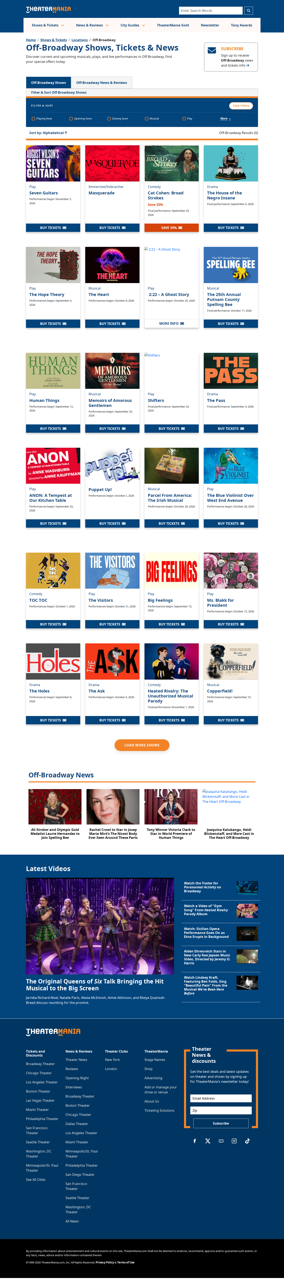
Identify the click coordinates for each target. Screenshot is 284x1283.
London (111, 1069)
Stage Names (154, 1059)
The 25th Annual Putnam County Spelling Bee (224, 299)
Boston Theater (38, 1091)
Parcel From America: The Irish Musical (170, 497)
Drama (212, 186)
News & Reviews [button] (90, 25)
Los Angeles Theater (42, 1082)
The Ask (97, 691)
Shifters (156, 400)
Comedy (154, 186)
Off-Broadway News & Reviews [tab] (101, 82)
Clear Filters (241, 105)
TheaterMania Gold (173, 25)
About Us (151, 1101)
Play (32, 186)
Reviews (71, 1069)
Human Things (44, 400)
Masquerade (102, 193)
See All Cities (36, 1179)
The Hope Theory (46, 294)
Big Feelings (160, 600)
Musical (95, 288)
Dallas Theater (76, 1123)
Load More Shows (142, 745)
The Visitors (101, 600)
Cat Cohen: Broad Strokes (166, 195)
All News (72, 1221)
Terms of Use (126, 1262)
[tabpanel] (142, 467)
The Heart (99, 294)
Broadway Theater (40, 1064)
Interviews (73, 1087)
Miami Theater (37, 1109)
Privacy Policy (105, 1262)
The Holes (39, 691)
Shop (148, 1069)
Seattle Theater (38, 1142)
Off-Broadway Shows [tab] (48, 82)
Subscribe (221, 1123)
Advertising (153, 1078)
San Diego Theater (80, 1174)
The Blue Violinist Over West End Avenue (230, 497)
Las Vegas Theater (40, 1100)
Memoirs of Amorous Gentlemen (110, 403)
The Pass (216, 400)
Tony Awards (241, 25)
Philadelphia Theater (42, 1118)
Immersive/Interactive (106, 186)
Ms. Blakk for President (220, 602)
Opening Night (77, 1078)
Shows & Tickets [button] (45, 25)
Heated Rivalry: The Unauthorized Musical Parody (170, 696)
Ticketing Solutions (159, 1110)
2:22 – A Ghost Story (168, 294)
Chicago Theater (39, 1073)
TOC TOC (38, 600)
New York (112, 1059)
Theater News (76, 1059)
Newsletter (210, 25)
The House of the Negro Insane (224, 195)
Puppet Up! (100, 489)
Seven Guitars (43, 193)
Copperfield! (220, 691)
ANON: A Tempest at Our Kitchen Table (50, 497)
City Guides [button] (130, 25)
